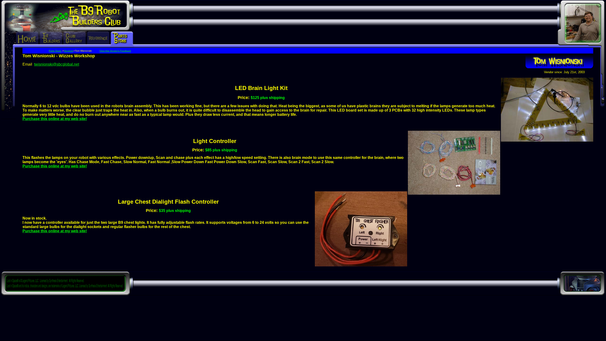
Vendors (68, 50)
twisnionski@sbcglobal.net (56, 64)
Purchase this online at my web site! (54, 119)
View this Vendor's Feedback (115, 50)
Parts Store (55, 50)
